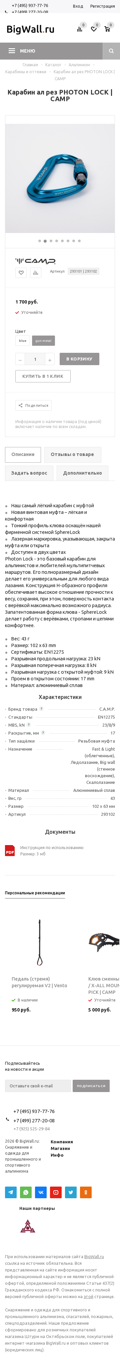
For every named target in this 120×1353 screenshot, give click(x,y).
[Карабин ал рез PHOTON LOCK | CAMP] (60, 231)
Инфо (57, 1155)
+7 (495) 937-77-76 (30, 5)
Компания (62, 1141)
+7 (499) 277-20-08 (30, 12)
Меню (27, 51)
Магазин (60, 1148)
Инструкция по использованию (52, 847)
